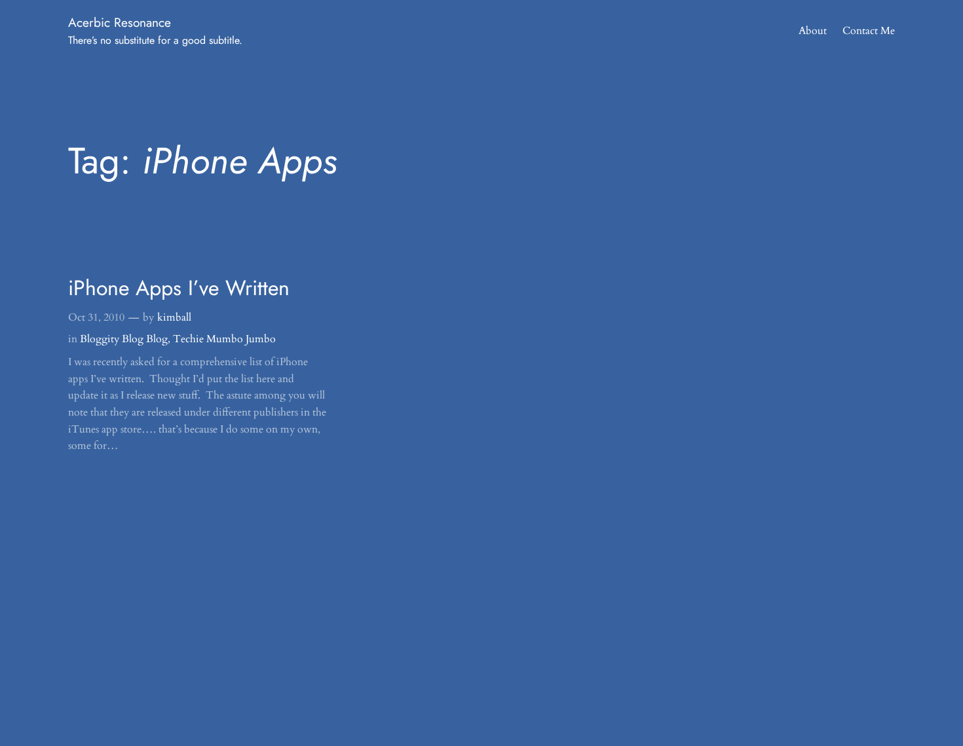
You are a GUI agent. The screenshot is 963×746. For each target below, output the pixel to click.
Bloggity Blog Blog (124, 339)
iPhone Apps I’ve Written (179, 287)
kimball (174, 317)
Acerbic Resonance (119, 22)
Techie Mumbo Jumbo (224, 339)
